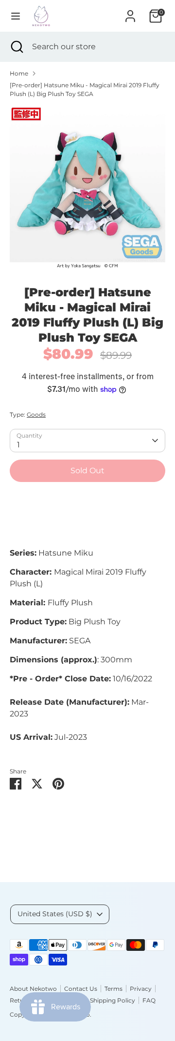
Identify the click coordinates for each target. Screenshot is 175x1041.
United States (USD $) (55, 913)
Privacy (141, 988)
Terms (113, 988)
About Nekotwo (33, 988)
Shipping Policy (112, 1000)
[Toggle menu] (15, 16)
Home (19, 73)
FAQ (149, 1000)
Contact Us (80, 988)
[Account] (130, 12)
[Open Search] (16, 47)
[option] (87, 188)
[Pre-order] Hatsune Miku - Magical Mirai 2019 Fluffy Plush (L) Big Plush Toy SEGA (84, 89)
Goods (36, 414)
